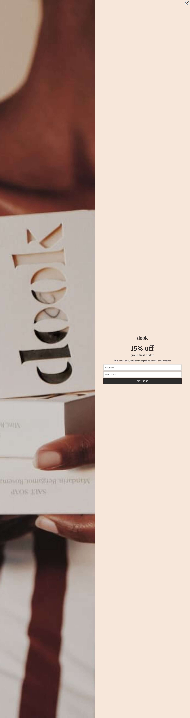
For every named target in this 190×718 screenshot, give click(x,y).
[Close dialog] (187, 2)
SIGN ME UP (142, 381)
